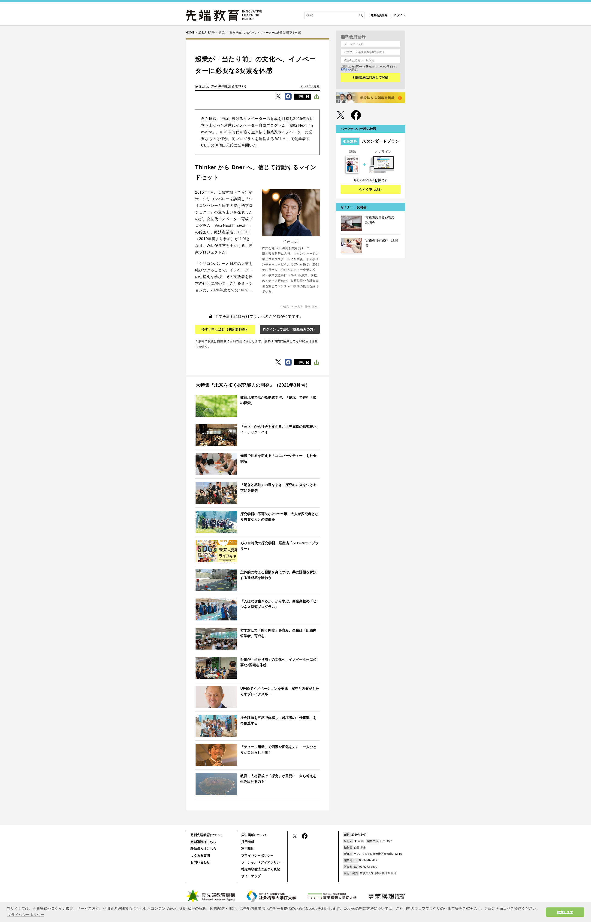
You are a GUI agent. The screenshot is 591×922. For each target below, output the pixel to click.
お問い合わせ (200, 862)
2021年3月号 (310, 86)
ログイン (399, 15)
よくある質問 (200, 855)
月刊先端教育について (206, 835)
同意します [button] (565, 912)
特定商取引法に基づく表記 (260, 869)
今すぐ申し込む (370, 189)
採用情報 (247, 841)
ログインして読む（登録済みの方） (290, 329)
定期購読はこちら (203, 841)
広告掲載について (254, 835)
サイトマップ (251, 876)
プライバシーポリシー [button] (25, 915)
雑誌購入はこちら (203, 848)
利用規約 (345, 69)
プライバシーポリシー (257, 855)
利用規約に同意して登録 (370, 77)
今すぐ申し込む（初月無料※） (225, 329)
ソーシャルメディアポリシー (262, 862)
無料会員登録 (379, 15)
